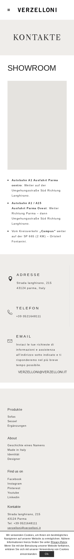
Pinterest (13, 488)
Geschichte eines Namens (26, 445)
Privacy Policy (59, 542)
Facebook (14, 479)
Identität (13, 454)
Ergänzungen (16, 425)
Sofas (11, 416)
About (12, 438)
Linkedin (13, 497)
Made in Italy (16, 449)
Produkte (14, 409)
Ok (47, 553)
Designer (13, 458)
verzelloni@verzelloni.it (33, 372)
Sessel (12, 421)
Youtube (13, 492)
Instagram (14, 483)
